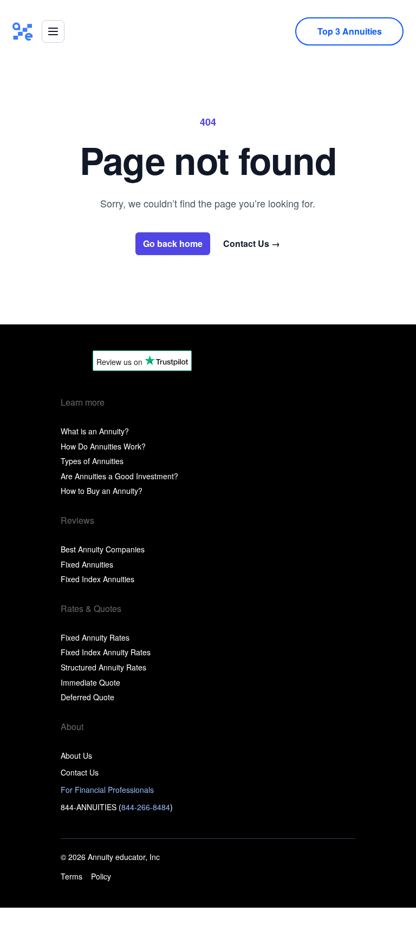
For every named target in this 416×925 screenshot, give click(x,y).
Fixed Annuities (87, 564)
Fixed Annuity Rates (95, 637)
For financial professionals (107, 789)
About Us (76, 755)
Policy (101, 876)
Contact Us (251, 244)
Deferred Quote (87, 697)
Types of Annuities (92, 460)
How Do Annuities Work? (103, 446)
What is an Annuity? (95, 431)
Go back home (173, 243)
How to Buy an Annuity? (101, 490)
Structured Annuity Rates (103, 667)
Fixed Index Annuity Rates (106, 652)
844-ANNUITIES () (117, 807)
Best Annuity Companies (103, 549)
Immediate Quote (90, 682)
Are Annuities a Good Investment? (119, 476)
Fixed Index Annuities (97, 579)
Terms (71, 876)
